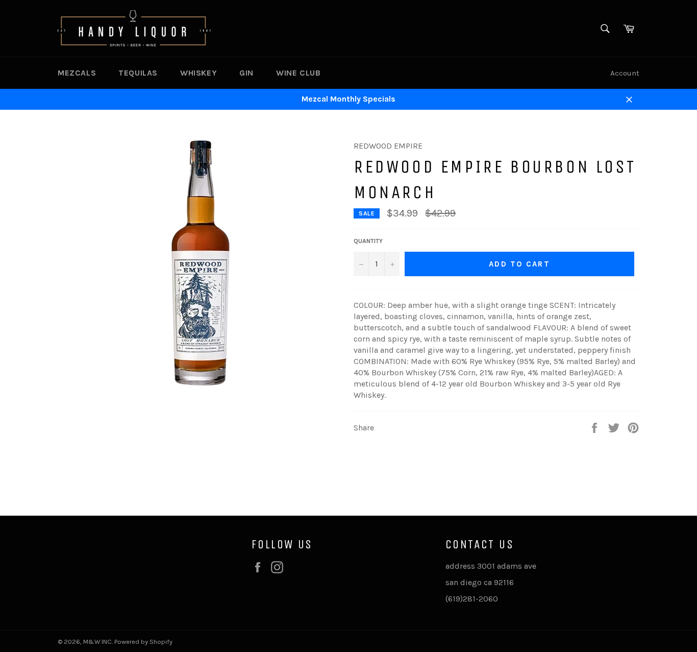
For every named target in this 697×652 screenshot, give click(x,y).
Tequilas (138, 73)
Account (624, 73)
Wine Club (298, 73)
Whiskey (198, 73)
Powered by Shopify (143, 641)
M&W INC (97, 641)
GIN (246, 73)
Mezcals (77, 73)
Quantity (368, 241)
